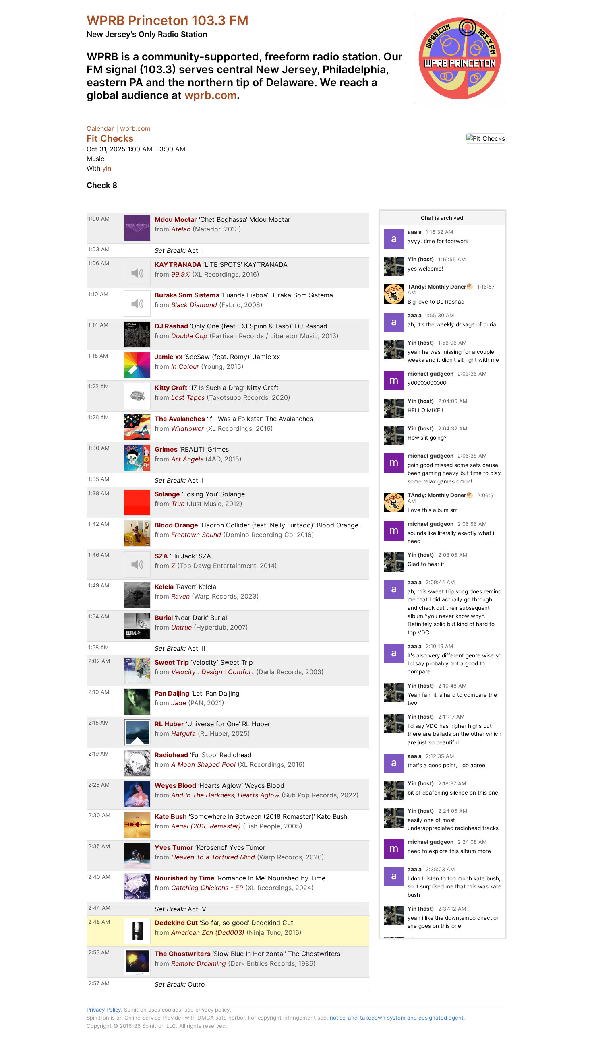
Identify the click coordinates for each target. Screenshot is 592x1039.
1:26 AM (98, 417)
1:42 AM (98, 524)
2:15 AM (98, 722)
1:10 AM (98, 294)
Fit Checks (110, 138)
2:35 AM (99, 846)
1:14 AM (98, 325)
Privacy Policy (104, 1009)
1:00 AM (99, 218)
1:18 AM (98, 356)
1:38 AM (98, 493)
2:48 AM (99, 922)
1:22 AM (98, 386)
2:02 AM (99, 661)
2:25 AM (99, 784)
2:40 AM (99, 877)
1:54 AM (98, 616)
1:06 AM (98, 263)
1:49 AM (98, 585)
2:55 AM (99, 952)
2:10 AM (98, 692)
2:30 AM (99, 815)
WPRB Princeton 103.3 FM (167, 20)
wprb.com (210, 95)
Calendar (100, 128)
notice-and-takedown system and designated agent (397, 1017)
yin (106, 168)
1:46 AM (98, 555)
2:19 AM (98, 753)
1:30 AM (99, 448)
